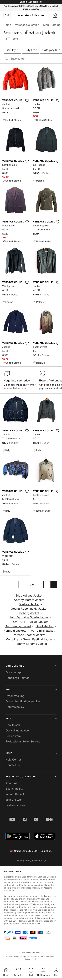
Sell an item (13, 736)
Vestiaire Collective (21, 776)
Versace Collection (27, 25)
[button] (55, 15)
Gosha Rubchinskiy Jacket (29, 609)
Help (9, 753)
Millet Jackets (38, 622)
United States (37, 956)
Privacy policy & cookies (29, 860)
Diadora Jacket (29, 604)
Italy (35, 959)
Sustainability (14, 788)
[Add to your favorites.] (27, 101)
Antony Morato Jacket (29, 600)
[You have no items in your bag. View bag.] (55, 15)
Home (7, 25)
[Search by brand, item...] (7, 15)
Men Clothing (52, 25)
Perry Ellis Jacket (42, 631)
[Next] (40, 584)
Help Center (13, 759)
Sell (9, 718)
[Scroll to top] (53, 584)
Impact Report (15, 794)
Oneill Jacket (45, 626)
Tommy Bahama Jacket (31, 644)
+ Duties (45, 173)
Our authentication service (23, 701)
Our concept (14, 672)
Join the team (14, 800)
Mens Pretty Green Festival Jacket (29, 639)
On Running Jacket (18, 626)
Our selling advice (17, 730)
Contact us (13, 765)
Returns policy (15, 707)
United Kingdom (21, 956)
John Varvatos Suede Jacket (29, 617)
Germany (50, 956)
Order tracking (15, 696)
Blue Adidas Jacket (29, 595)
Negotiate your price (17, 380)
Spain (27, 959)
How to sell (13, 725)
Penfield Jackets (15, 631)
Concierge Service (17, 678)
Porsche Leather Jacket (29, 635)
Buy (8, 689)
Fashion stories (15, 805)
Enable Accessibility (31, 2)
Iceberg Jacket (29, 613)
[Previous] (21, 584)
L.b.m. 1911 (17, 622)
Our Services (15, 666)
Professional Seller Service (23, 741)
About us (11, 783)
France (9, 956)
